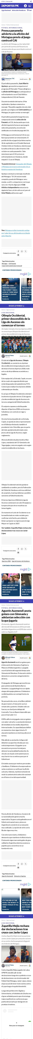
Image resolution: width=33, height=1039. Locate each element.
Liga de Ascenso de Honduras (21, 561)
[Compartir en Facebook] (18, 251)
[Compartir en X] (25, 251)
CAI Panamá (12, 263)
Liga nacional (10, 310)
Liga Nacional (6, 10)
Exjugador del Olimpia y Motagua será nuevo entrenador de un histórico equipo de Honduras (16, 166)
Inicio (3, 25)
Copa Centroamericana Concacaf (12, 265)
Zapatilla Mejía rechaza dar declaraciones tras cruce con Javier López (16, 530)
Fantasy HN (9, 1)
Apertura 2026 (6, 561)
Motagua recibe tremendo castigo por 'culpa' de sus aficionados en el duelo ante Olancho (15, 233)
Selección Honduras (19, 10)
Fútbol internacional (12, 25)
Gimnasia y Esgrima (20, 876)
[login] (25, 5)
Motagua (4, 263)
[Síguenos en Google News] (18, 255)
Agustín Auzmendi (7, 876)
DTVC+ (3, 1)
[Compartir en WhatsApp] (22, 251)
